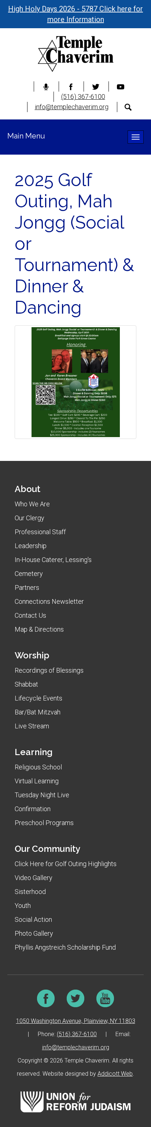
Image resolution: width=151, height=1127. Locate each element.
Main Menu (26, 136)
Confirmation (33, 809)
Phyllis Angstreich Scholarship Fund (65, 947)
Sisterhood (30, 891)
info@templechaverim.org (71, 107)
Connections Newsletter (49, 601)
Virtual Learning (37, 781)
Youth (23, 905)
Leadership (31, 546)
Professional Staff (40, 532)
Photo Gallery (34, 933)
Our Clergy (29, 518)
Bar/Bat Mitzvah (37, 712)
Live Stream (32, 726)
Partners (27, 587)
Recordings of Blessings (49, 670)
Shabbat (26, 684)
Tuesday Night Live (42, 795)
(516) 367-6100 (83, 96)
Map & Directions (39, 629)
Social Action (33, 919)
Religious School (38, 767)
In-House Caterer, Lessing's (53, 560)
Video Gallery (33, 878)
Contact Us (30, 615)
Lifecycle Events (38, 698)
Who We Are (32, 504)
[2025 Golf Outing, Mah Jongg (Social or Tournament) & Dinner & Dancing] (75, 382)
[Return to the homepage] (75, 54)
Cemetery (29, 573)
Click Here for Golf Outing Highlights (66, 864)
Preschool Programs (44, 823)
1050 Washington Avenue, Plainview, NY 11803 (75, 1020)
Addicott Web (115, 1073)
